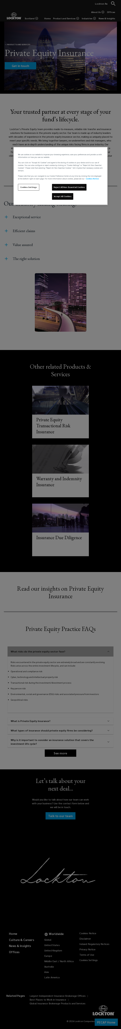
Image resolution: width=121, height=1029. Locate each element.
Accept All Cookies (62, 196)
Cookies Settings (28, 187)
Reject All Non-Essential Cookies (69, 187)
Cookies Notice (92, 178)
